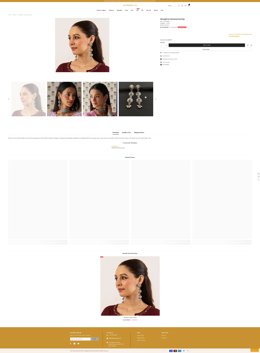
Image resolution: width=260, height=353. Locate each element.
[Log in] (182, 5)
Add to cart (206, 45)
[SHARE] (250, 45)
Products (15, 15)
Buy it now (206, 49)
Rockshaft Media (95, 351)
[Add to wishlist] (247, 45)
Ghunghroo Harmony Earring (130, 317)
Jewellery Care (126, 132)
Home (9, 15)
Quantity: (162, 42)
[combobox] (172, 5)
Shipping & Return (139, 132)
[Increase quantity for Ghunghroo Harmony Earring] (167, 45)
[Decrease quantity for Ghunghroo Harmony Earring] (161, 45)
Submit (94, 339)
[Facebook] (70, 343)
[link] (38, 241)
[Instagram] (74, 343)
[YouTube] (78, 343)
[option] (82, 45)
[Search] (174, 5)
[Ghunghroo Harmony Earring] (130, 286)
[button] (9, 99)
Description (116, 132)
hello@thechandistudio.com (115, 338)
